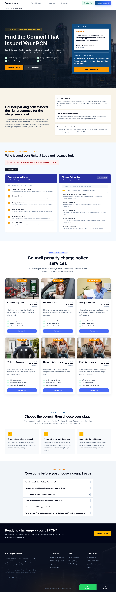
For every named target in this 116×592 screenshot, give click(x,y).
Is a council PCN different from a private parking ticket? (57, 488)
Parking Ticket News (93, 560)
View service (22, 331)
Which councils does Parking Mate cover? (57, 482)
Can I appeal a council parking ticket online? (57, 494)
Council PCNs (11, 169)
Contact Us (90, 567)
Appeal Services (36, 3)
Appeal (105, 588)
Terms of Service (74, 557)
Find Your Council (14, 67)
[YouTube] (13, 577)
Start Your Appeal (103, 3)
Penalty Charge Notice (57, 560)
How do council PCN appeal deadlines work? (57, 507)
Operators (53, 564)
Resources (64, 3)
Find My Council (102, 533)
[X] (9, 577)
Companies (51, 3)
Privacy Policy (73, 560)
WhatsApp (89, 3)
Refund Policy (73, 564)
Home (7, 8)
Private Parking (91, 557)
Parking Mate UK (12, 3)
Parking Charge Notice (57, 557)
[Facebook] (6, 578)
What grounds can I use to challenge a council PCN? (57, 501)
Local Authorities (55, 567)
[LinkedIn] (16, 577)
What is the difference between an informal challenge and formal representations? (57, 513)
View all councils (102, 177)
